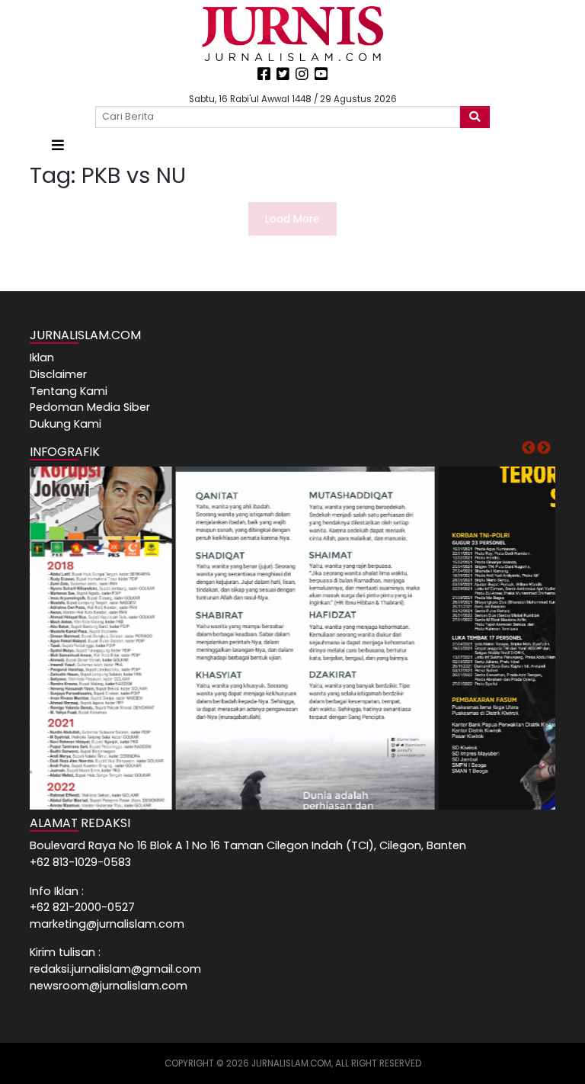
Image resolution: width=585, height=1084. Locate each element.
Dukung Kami (65, 423)
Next (543, 448)
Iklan (42, 357)
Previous (528, 448)
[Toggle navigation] (58, 145)
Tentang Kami (68, 391)
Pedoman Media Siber (90, 407)
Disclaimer (58, 374)
